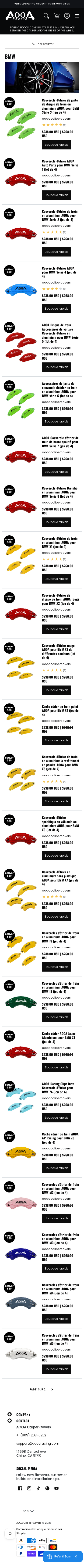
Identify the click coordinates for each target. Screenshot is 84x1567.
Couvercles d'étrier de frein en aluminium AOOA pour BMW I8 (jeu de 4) (60, 987)
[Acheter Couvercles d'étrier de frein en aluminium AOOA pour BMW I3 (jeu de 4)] (21, 951)
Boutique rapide (57, 145)
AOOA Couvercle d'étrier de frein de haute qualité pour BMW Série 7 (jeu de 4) (60, 441)
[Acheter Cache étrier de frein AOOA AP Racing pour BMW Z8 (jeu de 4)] (21, 1152)
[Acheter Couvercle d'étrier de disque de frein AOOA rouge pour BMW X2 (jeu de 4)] (21, 613)
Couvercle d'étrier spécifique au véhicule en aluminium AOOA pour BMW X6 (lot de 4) (60, 823)
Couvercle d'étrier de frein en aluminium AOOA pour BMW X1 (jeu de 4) (59, 542)
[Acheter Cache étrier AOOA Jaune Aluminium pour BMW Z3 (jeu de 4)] (21, 1051)
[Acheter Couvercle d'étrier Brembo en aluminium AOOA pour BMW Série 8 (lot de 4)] (21, 506)
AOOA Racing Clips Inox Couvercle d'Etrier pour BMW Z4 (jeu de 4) (58, 1087)
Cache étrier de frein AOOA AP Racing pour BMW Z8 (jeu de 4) (60, 1138)
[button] (57, 16)
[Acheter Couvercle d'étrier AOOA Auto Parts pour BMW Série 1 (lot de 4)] (21, 179)
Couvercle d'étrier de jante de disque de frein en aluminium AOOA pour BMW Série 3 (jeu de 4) (60, 106)
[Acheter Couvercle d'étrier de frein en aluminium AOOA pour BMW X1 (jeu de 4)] (21, 560)
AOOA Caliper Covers (29, 1523)
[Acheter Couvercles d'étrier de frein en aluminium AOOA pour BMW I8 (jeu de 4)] (21, 1001)
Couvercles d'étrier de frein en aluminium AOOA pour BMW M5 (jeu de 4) (60, 1339)
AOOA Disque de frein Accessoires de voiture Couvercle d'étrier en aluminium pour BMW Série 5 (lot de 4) (60, 333)
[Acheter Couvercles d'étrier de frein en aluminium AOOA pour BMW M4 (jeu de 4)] (21, 1303)
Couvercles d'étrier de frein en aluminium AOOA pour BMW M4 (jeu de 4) (60, 1288)
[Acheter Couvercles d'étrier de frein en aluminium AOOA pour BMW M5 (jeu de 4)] (21, 1353)
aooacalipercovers (56, 119)
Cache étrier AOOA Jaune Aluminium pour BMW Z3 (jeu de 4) (59, 1037)
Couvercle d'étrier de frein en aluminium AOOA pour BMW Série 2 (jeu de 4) (59, 215)
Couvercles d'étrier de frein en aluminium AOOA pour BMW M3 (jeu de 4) (60, 1238)
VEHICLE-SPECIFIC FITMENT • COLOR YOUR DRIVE (42, 3)
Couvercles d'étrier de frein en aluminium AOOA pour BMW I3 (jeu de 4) (60, 936)
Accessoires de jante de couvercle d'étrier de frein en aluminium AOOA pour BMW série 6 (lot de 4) (59, 389)
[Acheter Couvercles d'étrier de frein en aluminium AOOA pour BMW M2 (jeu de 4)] (21, 1202)
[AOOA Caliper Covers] (20, 16)
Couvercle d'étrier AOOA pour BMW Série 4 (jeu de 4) (59, 272)
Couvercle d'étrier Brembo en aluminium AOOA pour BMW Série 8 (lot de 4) (59, 492)
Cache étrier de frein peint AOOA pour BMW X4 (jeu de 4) (60, 710)
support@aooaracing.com (37, 1443)
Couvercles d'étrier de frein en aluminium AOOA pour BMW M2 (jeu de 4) (60, 1188)
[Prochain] (52, 1389)
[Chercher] (46, 16)
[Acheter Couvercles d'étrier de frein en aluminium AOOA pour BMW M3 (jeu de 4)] (21, 1252)
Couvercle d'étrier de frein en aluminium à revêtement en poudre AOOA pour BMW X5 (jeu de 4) (60, 762)
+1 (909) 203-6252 (31, 1435)
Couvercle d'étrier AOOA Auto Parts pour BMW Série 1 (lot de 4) (60, 165)
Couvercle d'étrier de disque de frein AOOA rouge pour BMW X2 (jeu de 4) (60, 599)
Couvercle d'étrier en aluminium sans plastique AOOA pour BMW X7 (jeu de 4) (60, 878)
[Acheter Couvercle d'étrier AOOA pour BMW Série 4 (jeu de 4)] (21, 289)
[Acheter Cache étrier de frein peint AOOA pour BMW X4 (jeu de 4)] (21, 724)
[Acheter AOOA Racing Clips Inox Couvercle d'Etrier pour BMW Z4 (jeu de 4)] (21, 1102)
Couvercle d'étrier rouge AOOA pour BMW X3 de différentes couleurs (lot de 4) (58, 651)
